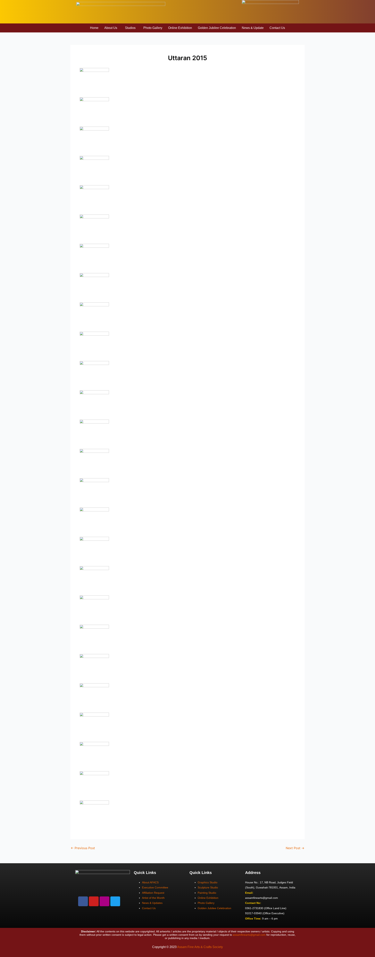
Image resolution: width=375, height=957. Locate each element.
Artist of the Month (153, 897)
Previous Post (83, 848)
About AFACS (150, 882)
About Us (110, 27)
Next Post (295, 848)
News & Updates (152, 902)
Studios (130, 27)
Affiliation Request (153, 892)
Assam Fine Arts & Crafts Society (200, 947)
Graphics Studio (207, 882)
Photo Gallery (152, 27)
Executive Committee (155, 887)
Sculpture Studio (208, 887)
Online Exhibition (180, 27)
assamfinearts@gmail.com (249, 934)
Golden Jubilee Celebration (217, 27)
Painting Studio (207, 892)
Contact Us (277, 27)
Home (94, 27)
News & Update (253, 27)
